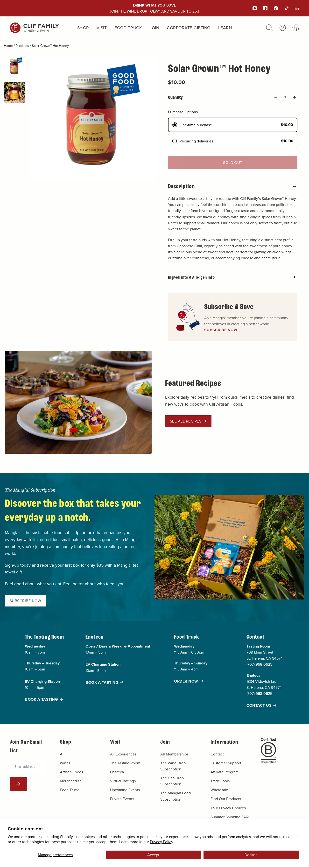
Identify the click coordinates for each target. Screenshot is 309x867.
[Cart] (295, 28)
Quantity (175, 97)
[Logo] (34, 27)
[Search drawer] (269, 28)
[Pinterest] (272, 8)
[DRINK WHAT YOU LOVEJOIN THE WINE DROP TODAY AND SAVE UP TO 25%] (154, 8)
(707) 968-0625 (259, 664)
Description (181, 186)
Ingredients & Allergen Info (191, 277)
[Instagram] (251, 8)
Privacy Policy (161, 841)
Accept (153, 854)
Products (23, 45)
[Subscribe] (18, 784)
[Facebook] (262, 8)
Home (9, 45)
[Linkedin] (294, 8)
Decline (251, 854)
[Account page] (282, 27)
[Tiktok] (283, 8)
